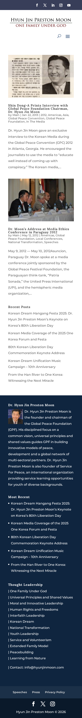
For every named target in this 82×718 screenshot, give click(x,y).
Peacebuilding (21, 652)
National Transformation (25, 242)
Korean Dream (22, 621)
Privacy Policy (55, 692)
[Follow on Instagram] (61, 5)
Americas (54, 115)
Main (16, 115)
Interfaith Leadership (27, 615)
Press (36, 692)
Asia (65, 115)
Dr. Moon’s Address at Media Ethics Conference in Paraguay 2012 (38, 230)
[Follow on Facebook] (37, 5)
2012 (44, 115)
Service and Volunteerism (30, 640)
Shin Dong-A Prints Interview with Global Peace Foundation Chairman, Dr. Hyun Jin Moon (38, 108)
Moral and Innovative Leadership (36, 603)
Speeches (51, 242)
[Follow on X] (45, 5)
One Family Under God (28, 591)
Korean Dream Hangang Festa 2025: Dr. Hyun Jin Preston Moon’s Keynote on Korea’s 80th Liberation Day (40, 319)
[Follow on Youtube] (69, 5)
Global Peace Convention (26, 118)
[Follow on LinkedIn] (53, 5)
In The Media (35, 121)
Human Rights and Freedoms (34, 609)
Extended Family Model (29, 646)
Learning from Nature (28, 658)
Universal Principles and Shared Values (41, 597)
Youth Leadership (24, 634)
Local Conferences (49, 239)
